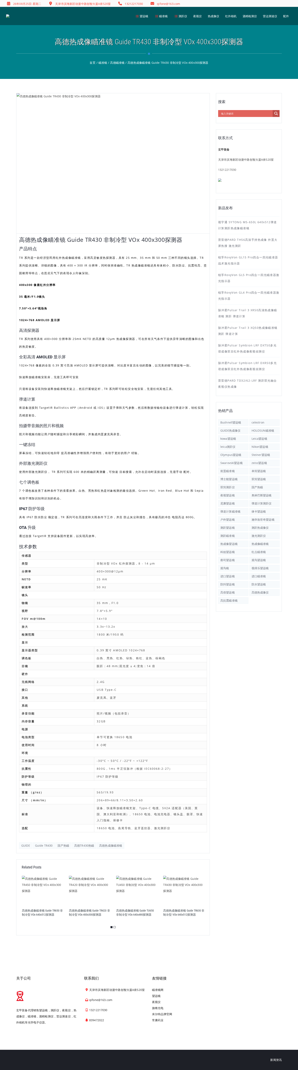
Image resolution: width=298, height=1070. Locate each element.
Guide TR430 (44, 845)
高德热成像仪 (260, 592)
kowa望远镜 (228, 439)
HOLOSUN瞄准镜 (263, 430)
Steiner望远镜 (261, 455)
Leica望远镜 (259, 439)
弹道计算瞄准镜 (230, 511)
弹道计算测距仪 (262, 503)
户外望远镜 (227, 519)
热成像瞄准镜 (260, 544)
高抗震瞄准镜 (229, 600)
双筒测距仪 (227, 487)
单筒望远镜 (259, 471)
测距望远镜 (227, 528)
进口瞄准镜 (259, 576)
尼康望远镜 (227, 503)
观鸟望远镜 (259, 560)
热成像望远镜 (229, 544)
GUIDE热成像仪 (230, 430)
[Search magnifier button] (276, 113)
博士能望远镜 (229, 479)
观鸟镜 (224, 568)
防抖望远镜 (227, 584)
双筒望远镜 (259, 479)
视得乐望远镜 (260, 568)
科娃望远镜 (227, 552)
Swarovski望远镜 (231, 463)
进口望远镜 (227, 576)
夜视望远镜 (227, 495)
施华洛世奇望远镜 (263, 519)
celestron (258, 422)
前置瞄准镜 (227, 471)
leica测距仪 (227, 447)
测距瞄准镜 (227, 536)
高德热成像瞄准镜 (110, 845)
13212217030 (227, 170)
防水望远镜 (259, 584)
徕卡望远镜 (259, 511)
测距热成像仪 (260, 528)
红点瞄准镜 (259, 552)
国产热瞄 (63, 845)
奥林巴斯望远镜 (262, 495)
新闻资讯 (276, 1060)
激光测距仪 (259, 536)
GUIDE (25, 845)
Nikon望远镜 (260, 447)
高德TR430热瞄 (84, 845)
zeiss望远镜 (259, 463)
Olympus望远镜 (230, 455)
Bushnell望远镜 (230, 422)
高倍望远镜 (227, 592)
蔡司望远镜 (227, 560)
